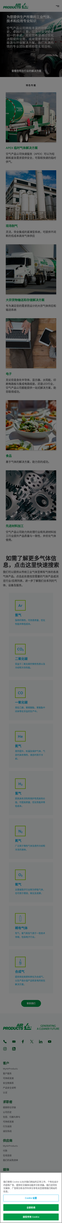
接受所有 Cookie (31, 1216)
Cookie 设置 (31, 1197)
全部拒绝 (31, 1207)
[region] (31, 1197)
